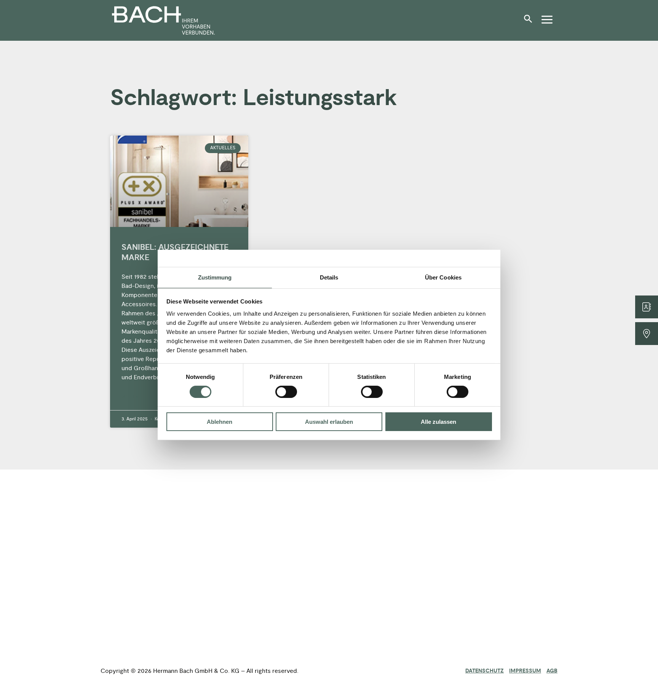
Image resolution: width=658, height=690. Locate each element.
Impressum (525, 671)
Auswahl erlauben (329, 422)
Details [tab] (329, 277)
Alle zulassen (438, 422)
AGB (551, 671)
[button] (530, 21)
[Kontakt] (646, 306)
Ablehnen (219, 422)
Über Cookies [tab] (443, 277)
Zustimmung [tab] (215, 277)
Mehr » (129, 397)
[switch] (286, 392)
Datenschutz (484, 671)
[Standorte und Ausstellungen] (646, 333)
